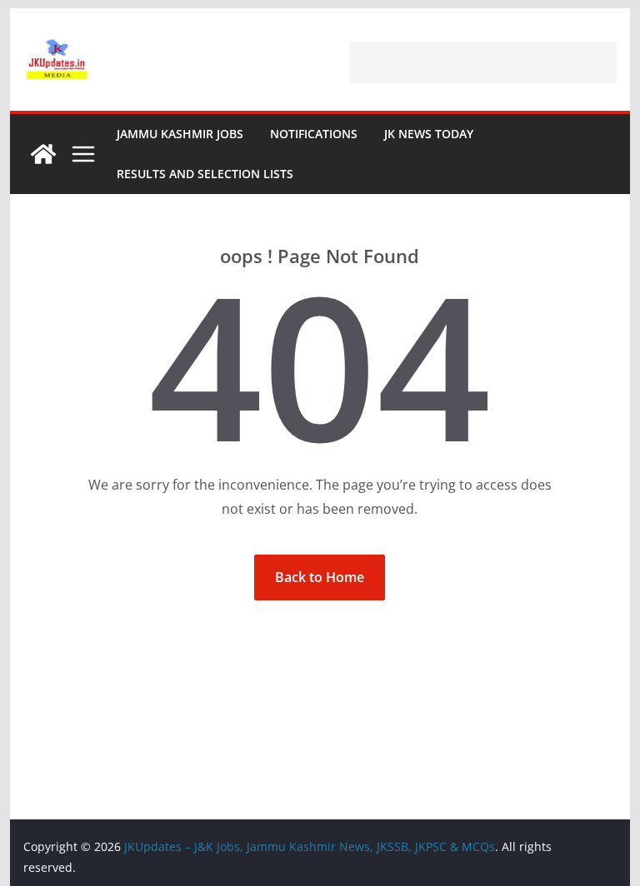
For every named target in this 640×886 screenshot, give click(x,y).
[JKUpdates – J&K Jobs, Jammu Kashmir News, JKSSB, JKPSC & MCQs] (43, 154)
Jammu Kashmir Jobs (180, 134)
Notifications (314, 134)
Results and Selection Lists (205, 174)
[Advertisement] (483, 62)
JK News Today (428, 134)
